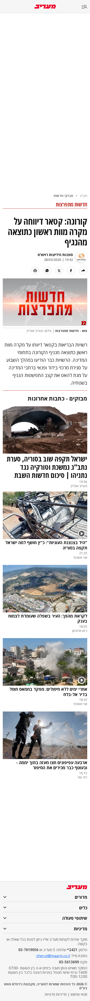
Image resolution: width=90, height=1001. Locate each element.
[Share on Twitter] (59, 270)
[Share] (83, 270)
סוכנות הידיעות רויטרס (55, 254)
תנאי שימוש (79, 994)
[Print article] (35, 270)
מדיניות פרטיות (56, 994)
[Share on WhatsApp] (47, 270)
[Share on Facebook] (71, 270)
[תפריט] (86, 7)
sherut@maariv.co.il (53, 955)
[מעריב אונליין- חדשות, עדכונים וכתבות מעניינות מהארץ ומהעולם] (45, 7)
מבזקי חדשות (63, 195)
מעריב (83, 195)
